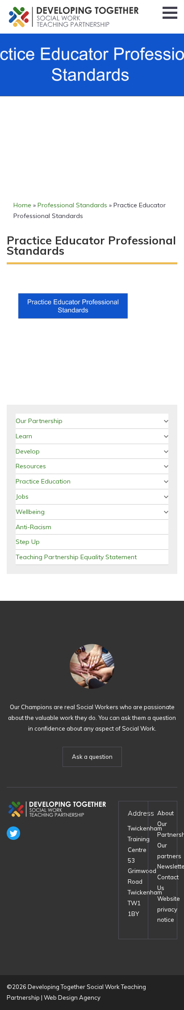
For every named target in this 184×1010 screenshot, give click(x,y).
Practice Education (43, 481)
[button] (170, 12)
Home (22, 205)
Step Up (28, 542)
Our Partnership (39, 421)
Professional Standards (72, 205)
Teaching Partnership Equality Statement (76, 557)
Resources (31, 466)
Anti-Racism (33, 527)
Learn (24, 436)
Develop (28, 451)
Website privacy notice (168, 909)
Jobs (22, 496)
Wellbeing (30, 512)
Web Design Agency (72, 997)
